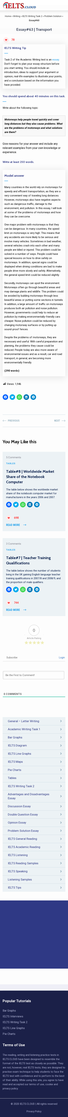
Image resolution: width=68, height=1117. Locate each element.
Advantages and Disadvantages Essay (28, 796)
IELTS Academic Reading (24, 847)
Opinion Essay (17, 822)
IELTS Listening (18, 855)
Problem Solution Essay (23, 830)
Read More (13, 525)
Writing (16, 16)
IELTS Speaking (18, 871)
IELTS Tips (14, 887)
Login (61, 657)
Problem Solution (53, 16)
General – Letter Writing (23, 721)
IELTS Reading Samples (23, 863)
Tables (12, 778)
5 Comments (13, 457)
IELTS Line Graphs (19, 753)
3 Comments (13, 543)
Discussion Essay (19, 806)
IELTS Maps (15, 761)
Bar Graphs (15, 737)
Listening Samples (20, 879)
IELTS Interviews (13, 1016)
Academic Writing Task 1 (24, 729)
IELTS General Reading (22, 839)
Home (8, 16)
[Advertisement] (34, 934)
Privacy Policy (34, 1111)
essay (55, 59)
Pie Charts (14, 770)
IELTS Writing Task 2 (32, 16)
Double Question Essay (23, 814)
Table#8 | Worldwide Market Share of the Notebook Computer (30, 476)
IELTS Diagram (17, 745)
